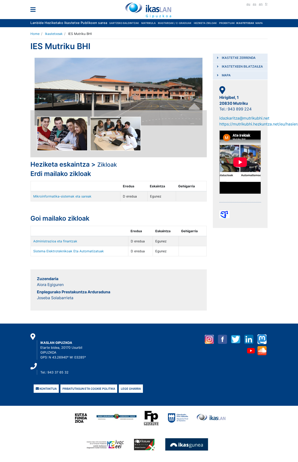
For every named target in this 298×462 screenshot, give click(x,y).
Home (35, 34)
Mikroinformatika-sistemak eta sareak (62, 196)
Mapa (259, 23)
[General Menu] (34, 10)
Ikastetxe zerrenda (239, 58)
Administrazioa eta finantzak (55, 241)
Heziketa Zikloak (205, 23)
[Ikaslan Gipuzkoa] (149, 10)
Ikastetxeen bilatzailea (242, 66)
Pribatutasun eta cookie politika (88, 388)
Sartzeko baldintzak (124, 23)
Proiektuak (227, 23)
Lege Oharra (131, 388)
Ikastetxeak (54, 34)
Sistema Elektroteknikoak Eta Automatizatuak (68, 251)
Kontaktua (48, 388)
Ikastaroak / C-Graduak (174, 23)
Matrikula (148, 23)
